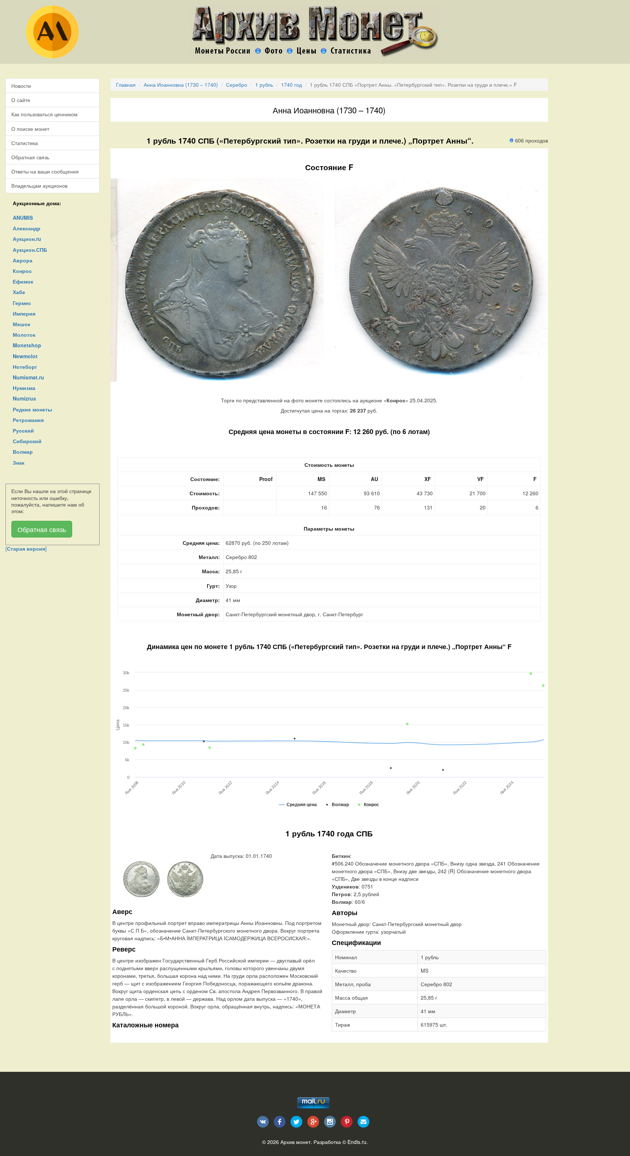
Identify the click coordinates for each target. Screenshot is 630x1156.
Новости (21, 85)
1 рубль (264, 84)
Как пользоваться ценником (44, 114)
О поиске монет (30, 128)
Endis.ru (356, 1141)
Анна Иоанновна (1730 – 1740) (181, 84)
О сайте (20, 100)
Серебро (236, 84)
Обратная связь (30, 157)
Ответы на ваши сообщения (45, 171)
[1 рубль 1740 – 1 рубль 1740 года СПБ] (141, 878)
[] (26, 548)
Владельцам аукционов (39, 185)
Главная (126, 84)
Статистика (24, 143)
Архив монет (295, 1141)
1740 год (291, 84)
